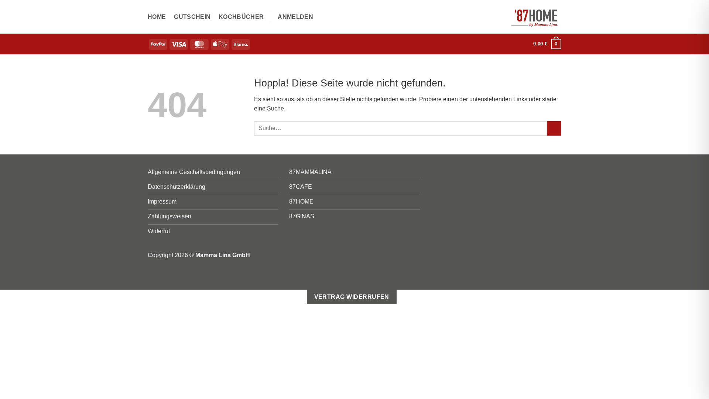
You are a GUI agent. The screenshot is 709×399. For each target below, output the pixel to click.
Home (157, 17)
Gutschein (192, 17)
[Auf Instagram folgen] (523, 44)
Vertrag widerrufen (351, 297)
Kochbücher (241, 17)
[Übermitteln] (554, 128)
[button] (295, 16)
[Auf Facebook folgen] (514, 44)
